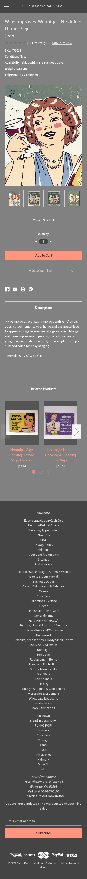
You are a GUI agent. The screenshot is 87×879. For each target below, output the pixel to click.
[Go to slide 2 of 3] (41, 472)
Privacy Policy (43, 545)
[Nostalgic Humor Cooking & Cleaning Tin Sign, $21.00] (60, 422)
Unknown (43, 716)
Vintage (43, 740)
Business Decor (43, 581)
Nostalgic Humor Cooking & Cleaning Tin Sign (60, 455)
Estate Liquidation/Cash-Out (43, 520)
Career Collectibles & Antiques (43, 586)
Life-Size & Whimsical (43, 645)
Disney (43, 745)
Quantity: (43, 234)
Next (76, 432)
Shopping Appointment (44, 530)
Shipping (44, 550)
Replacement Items (43, 659)
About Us (43, 535)
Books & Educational (43, 576)
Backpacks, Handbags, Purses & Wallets (43, 572)
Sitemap (43, 559)
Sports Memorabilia (43, 669)
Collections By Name (43, 601)
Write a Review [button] (62, 43)
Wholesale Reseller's (43, 698)
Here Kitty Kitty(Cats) (43, 620)
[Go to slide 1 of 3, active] (33, 472)
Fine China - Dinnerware (44, 611)
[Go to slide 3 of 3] (48, 472)
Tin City (43, 684)
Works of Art (43, 703)
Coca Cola (43, 596)
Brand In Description (44, 720)
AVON (43, 750)
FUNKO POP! (43, 725)
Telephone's (43, 679)
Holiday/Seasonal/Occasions (44, 630)
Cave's (43, 591)
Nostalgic (43, 650)
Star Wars (43, 674)
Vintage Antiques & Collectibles (43, 689)
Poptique (43, 654)
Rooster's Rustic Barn (43, 664)
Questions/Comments (43, 554)
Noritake (43, 730)
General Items (43, 615)
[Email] (15, 289)
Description (43, 307)
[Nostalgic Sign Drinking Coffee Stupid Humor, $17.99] (22, 422)
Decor (43, 606)
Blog (43, 540)
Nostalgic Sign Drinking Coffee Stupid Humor (22, 455)
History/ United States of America (43, 625)
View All (43, 764)
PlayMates (43, 755)
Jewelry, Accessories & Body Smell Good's (44, 640)
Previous (6, 432)
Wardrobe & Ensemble (43, 693)
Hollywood (43, 635)
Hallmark (43, 759)
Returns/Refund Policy (43, 525)
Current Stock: (43, 220)
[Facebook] (7, 289)
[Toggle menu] (6, 6)
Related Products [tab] (43, 389)
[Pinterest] (31, 289)
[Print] (23, 289)
